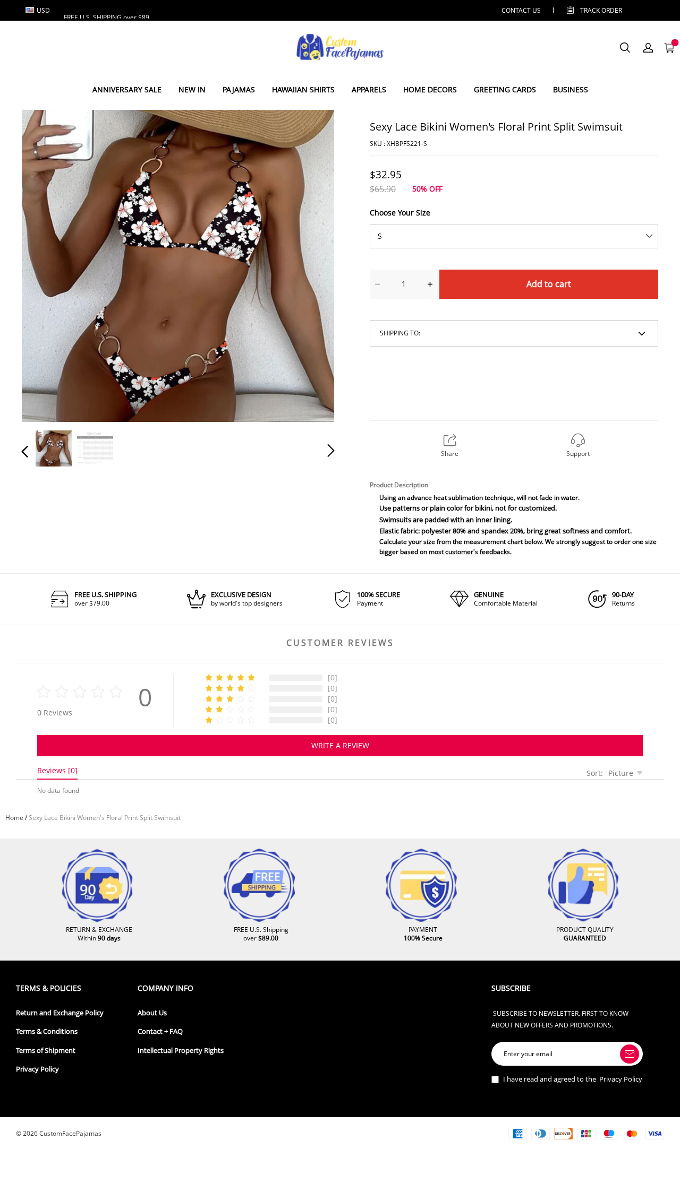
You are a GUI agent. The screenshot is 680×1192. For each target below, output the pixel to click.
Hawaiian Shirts (303, 89)
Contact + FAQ (160, 1031)
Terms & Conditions (47, 1031)
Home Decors (430, 89)
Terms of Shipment (45, 1050)
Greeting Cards (505, 89)
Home (14, 817)
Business (570, 89)
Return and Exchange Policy (60, 1012)
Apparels (369, 89)
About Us (152, 1012)
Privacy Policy (37, 1069)
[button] (46, 264)
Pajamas (239, 89)
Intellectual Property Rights (181, 1050)
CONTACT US (521, 10)
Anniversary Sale (127, 89)
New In (192, 89)
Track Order (601, 10)
